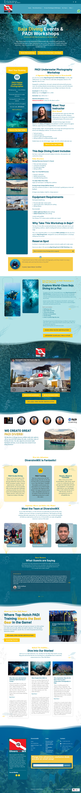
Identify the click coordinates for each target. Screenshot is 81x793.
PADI (47, 748)
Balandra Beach (49, 744)
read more (11, 697)
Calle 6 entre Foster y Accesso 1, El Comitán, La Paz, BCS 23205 (67, 748)
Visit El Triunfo (49, 742)
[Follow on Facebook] (73, 2)
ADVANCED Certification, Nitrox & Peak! (58, 335)
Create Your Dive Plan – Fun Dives (50, 53)
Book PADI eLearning (27, 53)
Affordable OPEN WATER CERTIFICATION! (40, 402)
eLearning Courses (12, 640)
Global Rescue (49, 751)
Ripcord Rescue (49, 750)
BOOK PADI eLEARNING (31, 395)
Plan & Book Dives (37, 7)
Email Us (18, 2)
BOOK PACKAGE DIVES (51, 395)
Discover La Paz (49, 741)
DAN (47, 745)
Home (29, 7)
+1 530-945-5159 (10, 2)
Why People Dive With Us (39, 678)
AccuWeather (49, 747)
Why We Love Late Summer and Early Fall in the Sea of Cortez (17, 679)
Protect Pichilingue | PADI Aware (52, 7)
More (70, 7)
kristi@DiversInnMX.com (67, 743)
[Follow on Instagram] (76, 2)
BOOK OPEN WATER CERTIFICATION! (57, 330)
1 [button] (39, 596)
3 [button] (42, 596)
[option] (40, 581)
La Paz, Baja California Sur (11, 1)
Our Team (64, 7)
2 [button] (41, 596)
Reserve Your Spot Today (17, 130)
